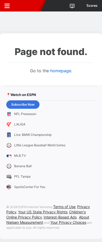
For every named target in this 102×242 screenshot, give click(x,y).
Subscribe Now (23, 104)
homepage (60, 70)
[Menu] (7, 5)
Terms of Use (64, 206)
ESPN (28, 5)
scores (92, 6)
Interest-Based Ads (60, 217)
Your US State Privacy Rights (42, 212)
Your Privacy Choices (68, 222)
